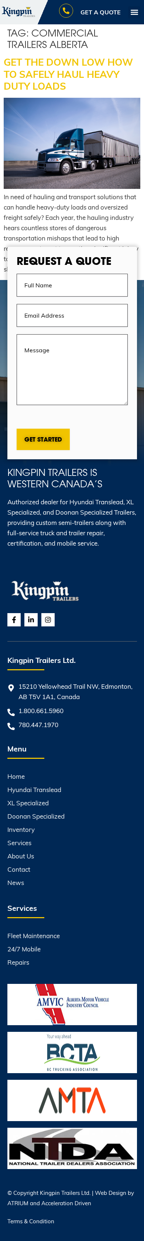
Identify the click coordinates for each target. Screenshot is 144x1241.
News (15, 882)
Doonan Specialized (36, 816)
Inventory (21, 829)
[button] (134, 12)
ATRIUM (17, 1203)
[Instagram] (48, 619)
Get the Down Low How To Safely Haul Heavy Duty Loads (68, 73)
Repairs (18, 962)
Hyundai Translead (34, 789)
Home (16, 776)
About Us (20, 856)
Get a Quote (100, 12)
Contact (18, 869)
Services (19, 843)
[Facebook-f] (14, 619)
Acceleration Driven (66, 1203)
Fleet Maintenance (33, 935)
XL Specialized (28, 803)
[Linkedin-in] (31, 619)
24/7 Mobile (24, 949)
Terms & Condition (30, 1221)
